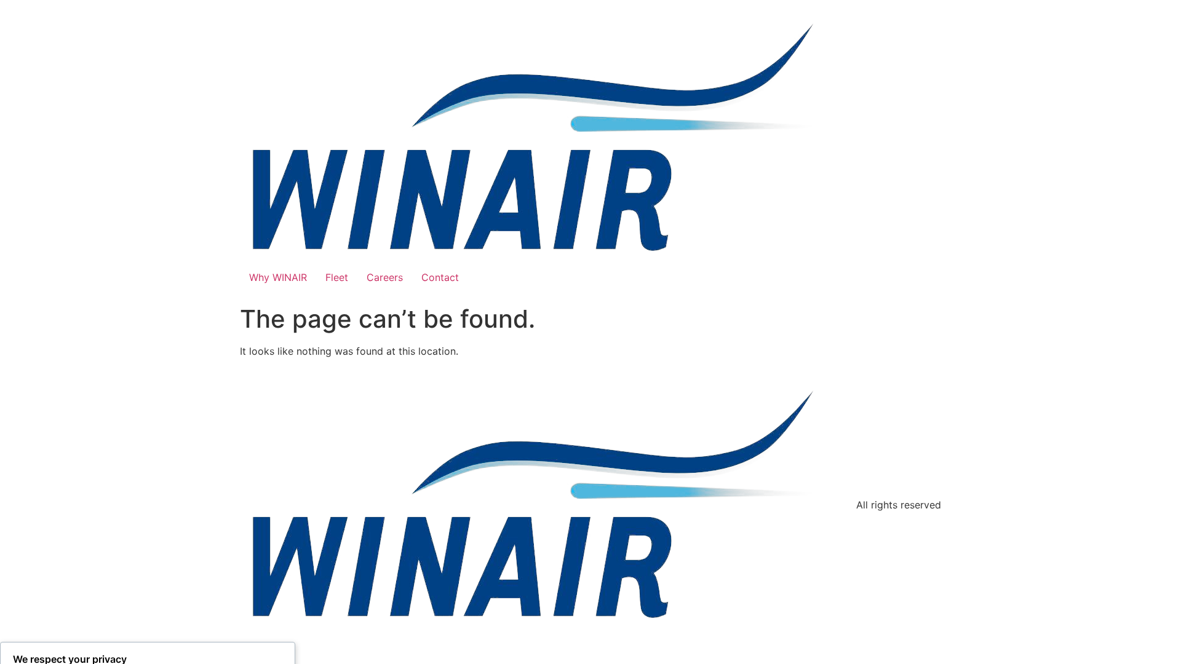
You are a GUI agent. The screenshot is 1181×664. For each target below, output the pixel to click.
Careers (385, 277)
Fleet (336, 277)
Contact (440, 277)
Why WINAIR (278, 277)
